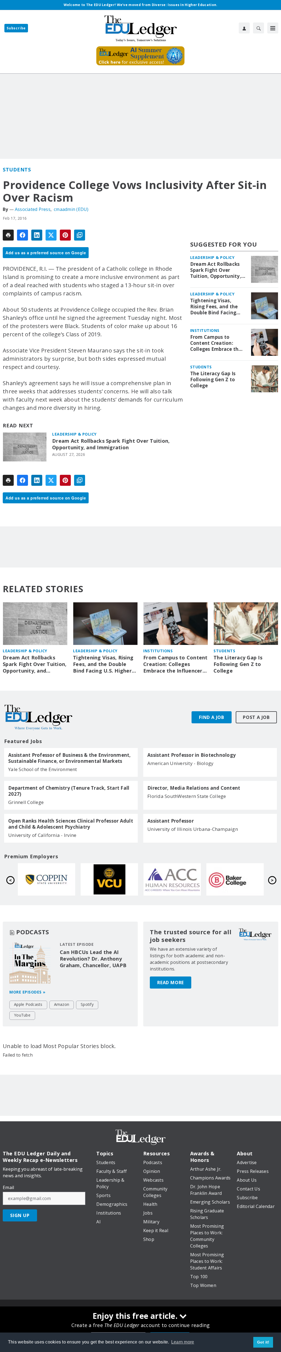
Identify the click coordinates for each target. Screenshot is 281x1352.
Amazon (61, 1004)
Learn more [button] (182, 1342)
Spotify (87, 1004)
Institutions (205, 330)
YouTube (22, 1015)
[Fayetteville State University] (46, 879)
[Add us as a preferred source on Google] (79, 235)
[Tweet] (51, 235)
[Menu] (272, 27)
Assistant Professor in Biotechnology (191, 755)
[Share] (22, 235)
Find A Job (211, 717)
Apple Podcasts (28, 1004)
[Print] (8, 235)
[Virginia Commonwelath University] (235, 879)
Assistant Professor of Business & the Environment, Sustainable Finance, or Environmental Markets (69, 758)
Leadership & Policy (74, 434)
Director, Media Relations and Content (193, 788)
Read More (170, 983)
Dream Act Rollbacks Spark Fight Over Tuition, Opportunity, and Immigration (111, 444)
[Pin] (65, 235)
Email (8, 1187)
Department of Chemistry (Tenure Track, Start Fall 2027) (68, 791)
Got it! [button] (263, 1342)
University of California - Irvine (42, 835)
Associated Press (32, 209)
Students (17, 169)
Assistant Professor (170, 821)
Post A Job (256, 717)
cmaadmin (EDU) (71, 209)
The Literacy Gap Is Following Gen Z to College (213, 380)
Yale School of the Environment (42, 769)
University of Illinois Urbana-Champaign (192, 829)
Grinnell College (26, 802)
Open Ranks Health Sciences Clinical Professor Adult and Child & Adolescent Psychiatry (70, 824)
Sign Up (20, 1215)
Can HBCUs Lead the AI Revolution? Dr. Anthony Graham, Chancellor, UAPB (93, 959)
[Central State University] (109, 879)
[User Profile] (244, 27)
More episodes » (27, 992)
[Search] (258, 27)
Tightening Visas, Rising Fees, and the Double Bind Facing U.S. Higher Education (216, 307)
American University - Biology (180, 763)
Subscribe (16, 28)
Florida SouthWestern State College (186, 796)
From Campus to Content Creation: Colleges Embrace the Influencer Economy (215, 343)
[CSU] (172, 879)
